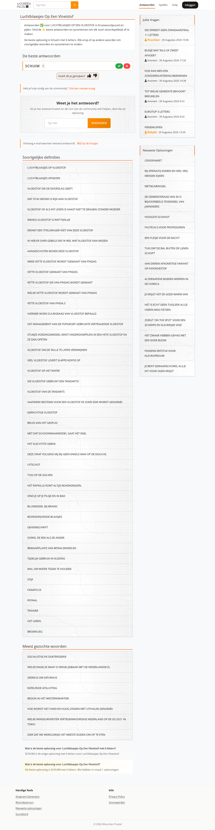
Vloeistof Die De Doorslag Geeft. (50, 188)
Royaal (32, 600)
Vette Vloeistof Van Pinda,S (46, 303)
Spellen (163, 5)
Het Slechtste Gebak (41, 444)
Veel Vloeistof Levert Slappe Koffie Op (53, 360)
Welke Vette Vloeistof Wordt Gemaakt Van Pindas (62, 293)
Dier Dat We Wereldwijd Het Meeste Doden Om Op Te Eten (66, 734)
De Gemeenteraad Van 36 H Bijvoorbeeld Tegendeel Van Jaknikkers (164, 201)
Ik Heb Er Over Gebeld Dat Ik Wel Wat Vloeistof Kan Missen (67, 240)
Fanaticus (34, 590)
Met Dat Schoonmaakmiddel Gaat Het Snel (57, 433)
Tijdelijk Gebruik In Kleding (46, 558)
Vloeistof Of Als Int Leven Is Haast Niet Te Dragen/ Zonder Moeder (73, 209)
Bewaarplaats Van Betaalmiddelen (51, 548)
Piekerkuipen (153, 127)
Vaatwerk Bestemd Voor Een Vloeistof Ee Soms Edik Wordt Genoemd (74, 402)
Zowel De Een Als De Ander (45, 537)
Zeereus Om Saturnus (42, 677)
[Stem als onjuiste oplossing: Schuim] (127, 66)
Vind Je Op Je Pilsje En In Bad (46, 496)
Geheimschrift (37, 527)
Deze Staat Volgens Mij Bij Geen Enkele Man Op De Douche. (67, 454)
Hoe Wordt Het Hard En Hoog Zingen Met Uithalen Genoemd (70, 709)
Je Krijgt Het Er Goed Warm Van (166, 294)
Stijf (30, 579)
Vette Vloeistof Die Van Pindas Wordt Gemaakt (60, 282)
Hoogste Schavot (157, 217)
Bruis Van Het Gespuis (42, 423)
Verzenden (99, 123)
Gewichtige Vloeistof (42, 412)
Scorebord (22, 814)
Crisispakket (153, 160)
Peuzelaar (153, 40)
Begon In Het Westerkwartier (48, 698)
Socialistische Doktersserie (46, 656)
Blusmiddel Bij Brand (42, 506)
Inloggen (190, 5)
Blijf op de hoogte (87, 143)
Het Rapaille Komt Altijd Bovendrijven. (54, 485)
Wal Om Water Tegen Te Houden (49, 569)
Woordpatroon (25, 802)
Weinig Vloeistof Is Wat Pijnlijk (48, 220)
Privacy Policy (117, 796)
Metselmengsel (155, 186)
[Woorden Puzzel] (24, 5)
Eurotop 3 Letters (157, 111)
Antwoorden (147, 5)
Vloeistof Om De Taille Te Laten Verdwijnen (57, 350)
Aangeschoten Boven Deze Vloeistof (53, 251)
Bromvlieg (34, 631)
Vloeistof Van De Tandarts (46, 391)
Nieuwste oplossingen (29, 808)
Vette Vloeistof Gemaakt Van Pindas (52, 272)
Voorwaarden (117, 802)
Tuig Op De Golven (40, 475)
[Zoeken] (74, 5)
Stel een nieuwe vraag (82, 88)
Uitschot (33, 464)
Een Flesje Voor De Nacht (162, 238)
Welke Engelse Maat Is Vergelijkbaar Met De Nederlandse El (68, 667)
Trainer (32, 610)
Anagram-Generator (28, 796)
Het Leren (34, 621)
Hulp (175, 5)
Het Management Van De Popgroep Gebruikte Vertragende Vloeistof (75, 324)
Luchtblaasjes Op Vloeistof (46, 167)
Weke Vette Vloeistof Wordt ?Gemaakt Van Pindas (61, 261)
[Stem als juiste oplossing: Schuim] (119, 66)
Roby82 (152, 132)
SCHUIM (32, 65)
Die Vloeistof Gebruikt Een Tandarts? (53, 381)
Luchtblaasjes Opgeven (43, 178)
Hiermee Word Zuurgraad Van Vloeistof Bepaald (61, 313)
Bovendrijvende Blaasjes (44, 517)
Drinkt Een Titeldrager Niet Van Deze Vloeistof (60, 230)
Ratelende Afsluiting (42, 688)
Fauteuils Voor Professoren (165, 227)
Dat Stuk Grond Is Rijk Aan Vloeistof (52, 199)
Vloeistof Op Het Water (43, 370)
